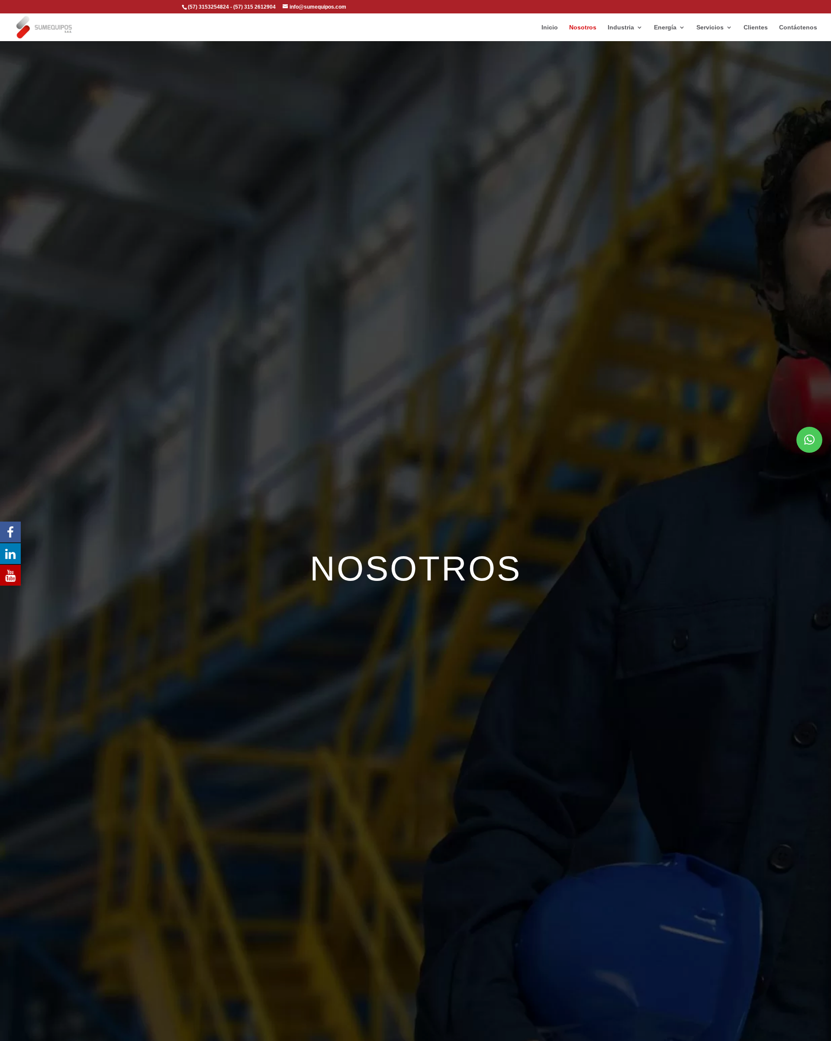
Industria (621, 27)
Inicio (549, 27)
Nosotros (582, 27)
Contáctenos (798, 27)
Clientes (756, 27)
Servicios (710, 27)
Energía (665, 27)
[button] (809, 440)
